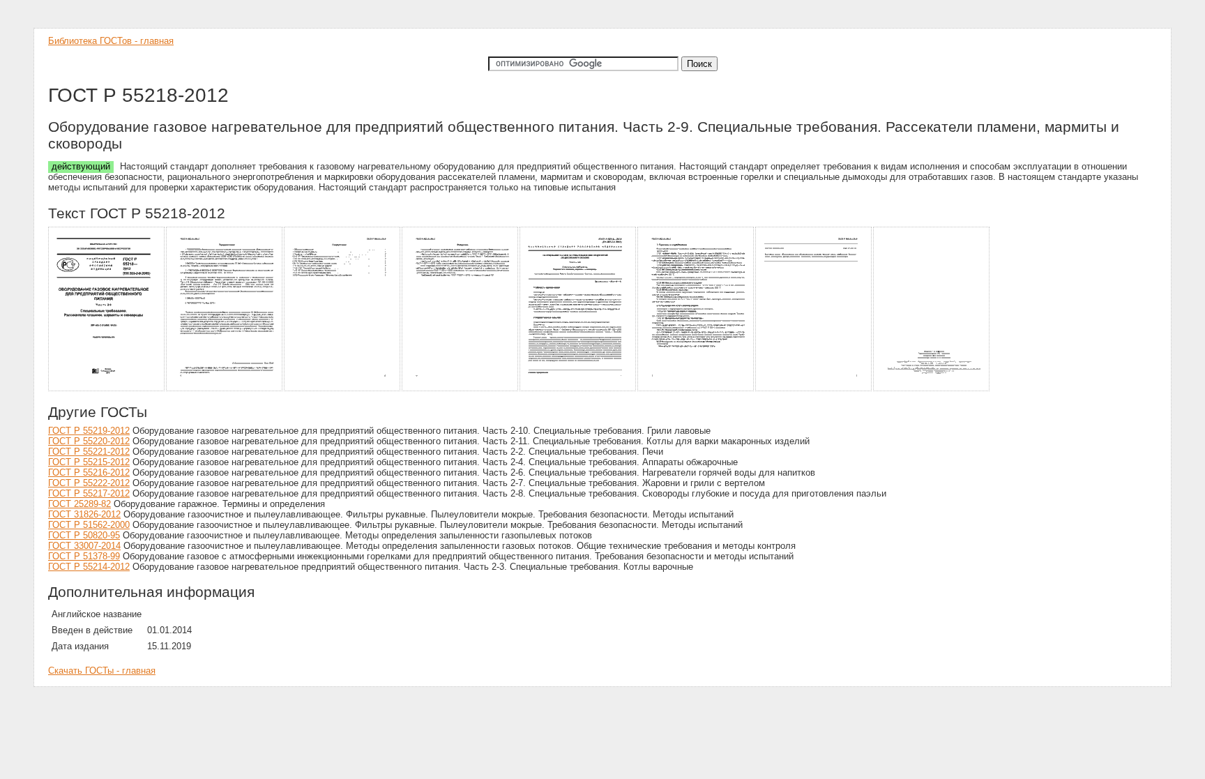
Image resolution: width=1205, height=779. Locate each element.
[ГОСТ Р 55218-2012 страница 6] (696, 389)
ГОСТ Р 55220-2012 (89, 441)
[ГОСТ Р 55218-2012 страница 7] (814, 389)
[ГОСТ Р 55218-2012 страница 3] (343, 389)
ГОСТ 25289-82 (79, 504)
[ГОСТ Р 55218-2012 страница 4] (461, 389)
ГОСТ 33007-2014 (84, 545)
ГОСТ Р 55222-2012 (89, 483)
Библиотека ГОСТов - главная (111, 41)
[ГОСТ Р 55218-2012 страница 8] (932, 389)
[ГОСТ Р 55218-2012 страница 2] (225, 389)
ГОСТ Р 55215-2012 (89, 462)
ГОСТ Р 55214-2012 (89, 566)
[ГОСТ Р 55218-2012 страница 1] (107, 389)
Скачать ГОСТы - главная (102, 670)
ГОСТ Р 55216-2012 (89, 472)
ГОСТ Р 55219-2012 (89, 430)
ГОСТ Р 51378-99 (84, 556)
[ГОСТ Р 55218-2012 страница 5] (578, 389)
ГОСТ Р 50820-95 (84, 535)
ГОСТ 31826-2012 (84, 514)
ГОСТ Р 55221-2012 (89, 451)
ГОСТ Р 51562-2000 (89, 525)
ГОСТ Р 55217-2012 (89, 493)
